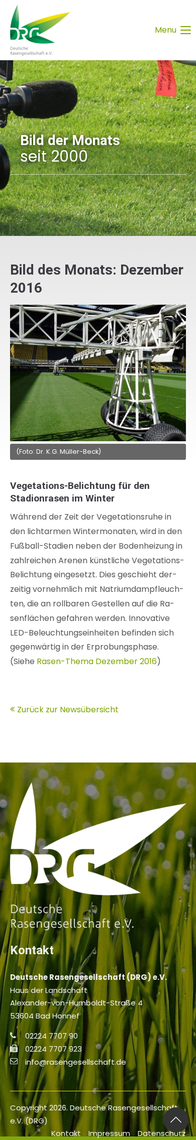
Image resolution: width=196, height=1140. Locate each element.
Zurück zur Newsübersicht (68, 709)
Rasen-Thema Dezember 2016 (97, 661)
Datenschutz (162, 1133)
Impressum (109, 1133)
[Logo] (40, 30)
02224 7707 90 (51, 1036)
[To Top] (176, 1120)
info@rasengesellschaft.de (75, 1062)
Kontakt (66, 1133)
